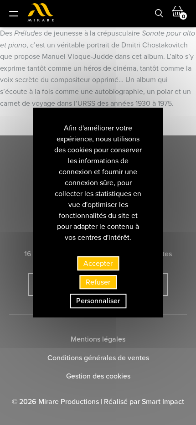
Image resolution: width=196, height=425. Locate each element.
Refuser (98, 282)
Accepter (98, 263)
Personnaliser (98, 301)
